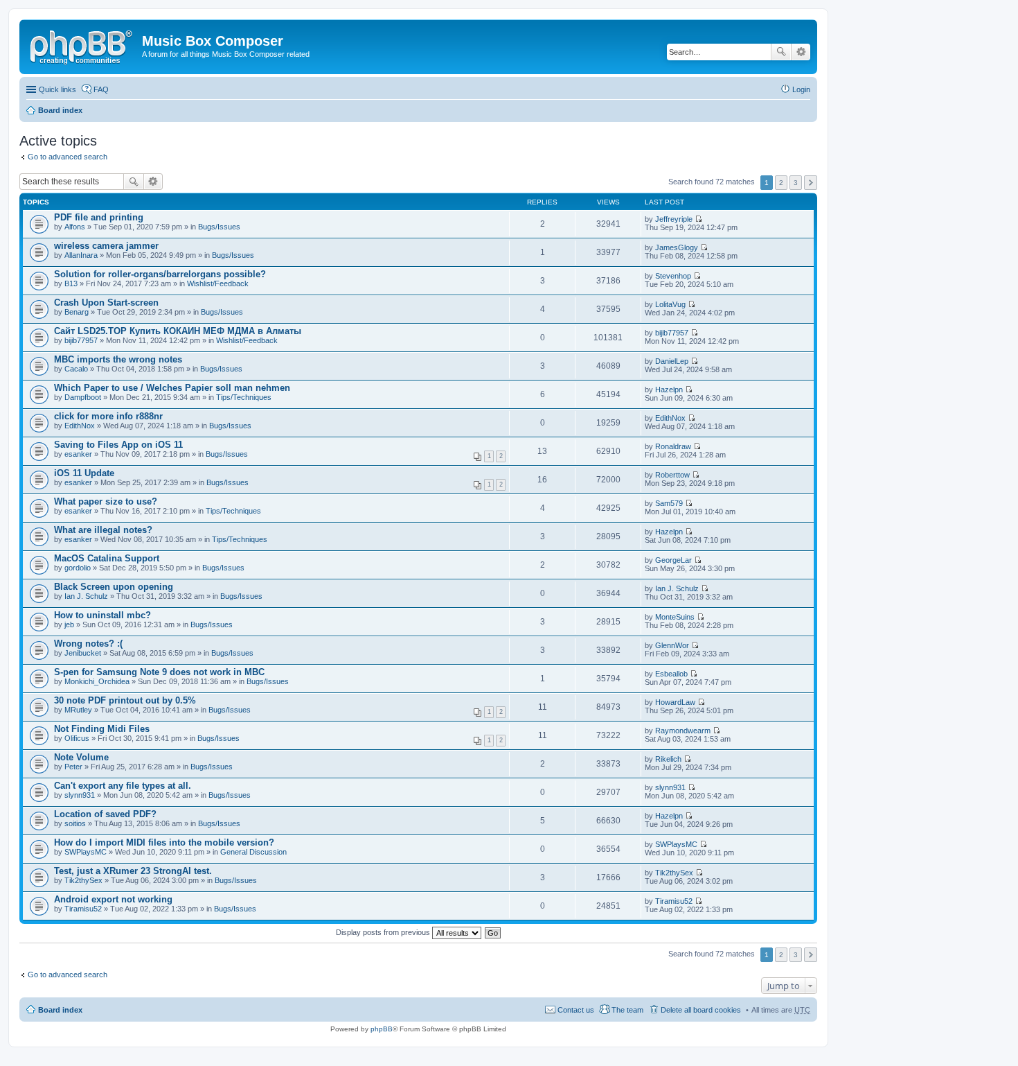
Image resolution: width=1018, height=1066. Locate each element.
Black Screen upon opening (113, 587)
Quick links (57, 89)
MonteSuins (675, 617)
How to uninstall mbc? (102, 615)
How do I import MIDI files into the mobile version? (164, 842)
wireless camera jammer (106, 246)
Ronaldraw (673, 446)
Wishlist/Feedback (218, 283)
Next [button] (810, 182)
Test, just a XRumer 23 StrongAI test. (133, 871)
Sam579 (669, 503)
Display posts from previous (384, 932)
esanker (78, 454)
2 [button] (781, 182)
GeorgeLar (673, 560)
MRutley (78, 710)
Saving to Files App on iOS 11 (118, 444)
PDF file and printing (98, 217)
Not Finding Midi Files (102, 729)
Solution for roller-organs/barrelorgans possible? (160, 274)
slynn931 (79, 795)
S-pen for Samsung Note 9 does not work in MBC (159, 672)
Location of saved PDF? (105, 814)
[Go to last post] (698, 219)
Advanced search (801, 52)
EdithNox (79, 425)
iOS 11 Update (84, 473)
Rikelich (668, 759)
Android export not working (113, 899)
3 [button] (796, 182)
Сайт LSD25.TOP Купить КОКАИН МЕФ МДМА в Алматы (177, 331)
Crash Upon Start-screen (106, 302)
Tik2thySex (83, 880)
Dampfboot (82, 397)
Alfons (74, 226)
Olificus (76, 738)
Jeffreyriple (674, 219)
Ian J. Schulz (86, 596)
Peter (73, 766)
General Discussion (253, 852)
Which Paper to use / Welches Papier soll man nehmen (172, 388)
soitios (75, 823)
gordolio (77, 567)
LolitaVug (670, 304)
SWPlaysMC (85, 852)
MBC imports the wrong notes (118, 359)
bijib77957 (81, 340)
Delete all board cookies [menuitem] (701, 1010)
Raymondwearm (683, 730)
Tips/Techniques (243, 397)
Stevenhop (673, 276)
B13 (71, 283)
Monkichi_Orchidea (97, 681)
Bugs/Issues (219, 226)
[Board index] (82, 45)
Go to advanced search (67, 156)
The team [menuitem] (627, 1010)
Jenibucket (82, 653)
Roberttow (672, 475)
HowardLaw (675, 702)
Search (781, 52)
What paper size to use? (105, 501)
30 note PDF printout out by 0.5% (125, 700)
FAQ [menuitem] (101, 89)
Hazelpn (669, 389)
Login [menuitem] (801, 89)
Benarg (76, 312)
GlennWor (672, 645)
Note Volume (81, 757)
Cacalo (76, 369)
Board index (60, 110)
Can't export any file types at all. (122, 785)
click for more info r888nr (108, 416)
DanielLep (671, 361)
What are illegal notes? (103, 530)
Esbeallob (671, 674)
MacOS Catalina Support (106, 558)
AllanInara (81, 255)
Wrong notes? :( (88, 643)
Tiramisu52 (83, 909)
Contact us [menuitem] (575, 1010)
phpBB (381, 1029)
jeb (69, 624)
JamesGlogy (676, 247)
